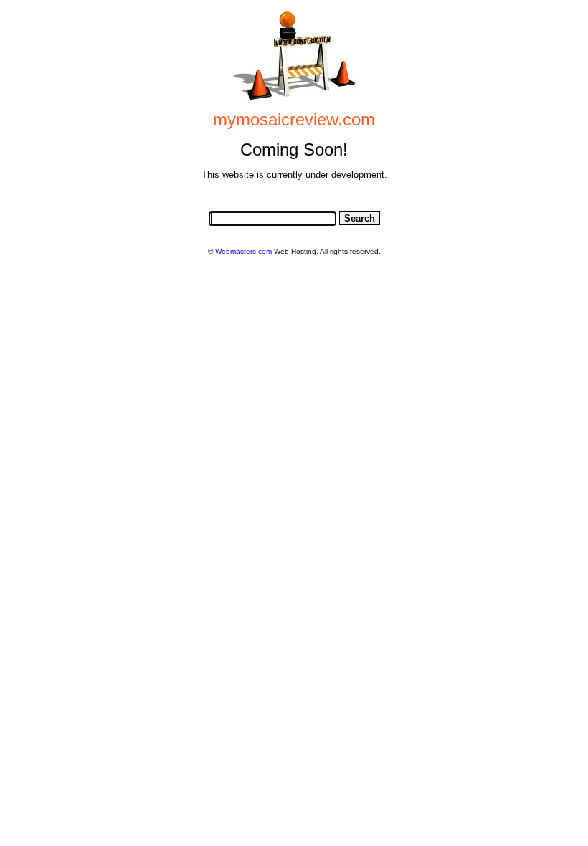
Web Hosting (295, 251)
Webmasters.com (243, 251)
